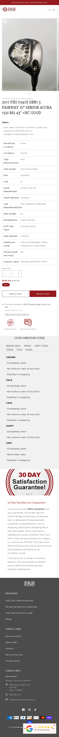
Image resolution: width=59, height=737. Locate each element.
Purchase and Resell (21, 727)
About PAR (11, 642)
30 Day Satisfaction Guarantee (21, 607)
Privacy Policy (12, 661)
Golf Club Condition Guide (19, 613)
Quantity (6, 268)
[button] (2, 9)
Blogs (8, 619)
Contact (9, 648)
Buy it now (43, 293)
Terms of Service (14, 655)
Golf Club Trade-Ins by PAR (19, 600)
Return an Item (13, 636)
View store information (17, 314)
